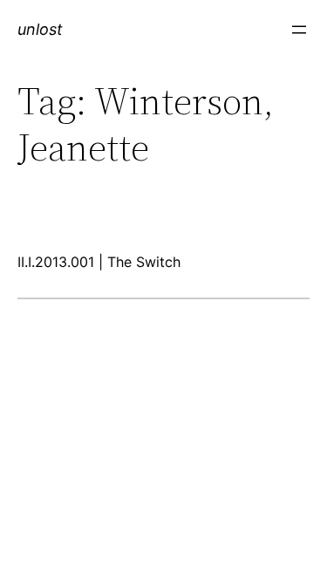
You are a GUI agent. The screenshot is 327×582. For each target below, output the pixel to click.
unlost (40, 29)
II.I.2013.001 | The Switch (99, 262)
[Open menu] (299, 29)
